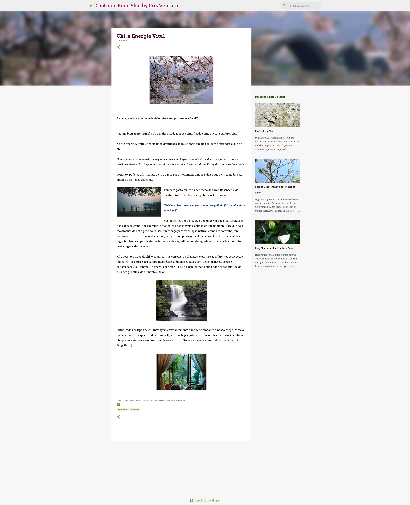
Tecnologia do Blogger (207, 500)
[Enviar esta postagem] (118, 406)
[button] (118, 47)
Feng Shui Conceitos (128, 409)
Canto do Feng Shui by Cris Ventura (136, 5)
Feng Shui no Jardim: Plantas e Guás (274, 248)
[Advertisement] (181, 468)
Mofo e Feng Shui (264, 131)
